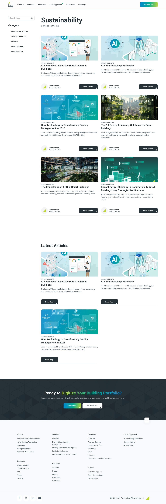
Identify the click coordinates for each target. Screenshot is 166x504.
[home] (10, 4)
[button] (21, 4)
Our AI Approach (55, 5)
